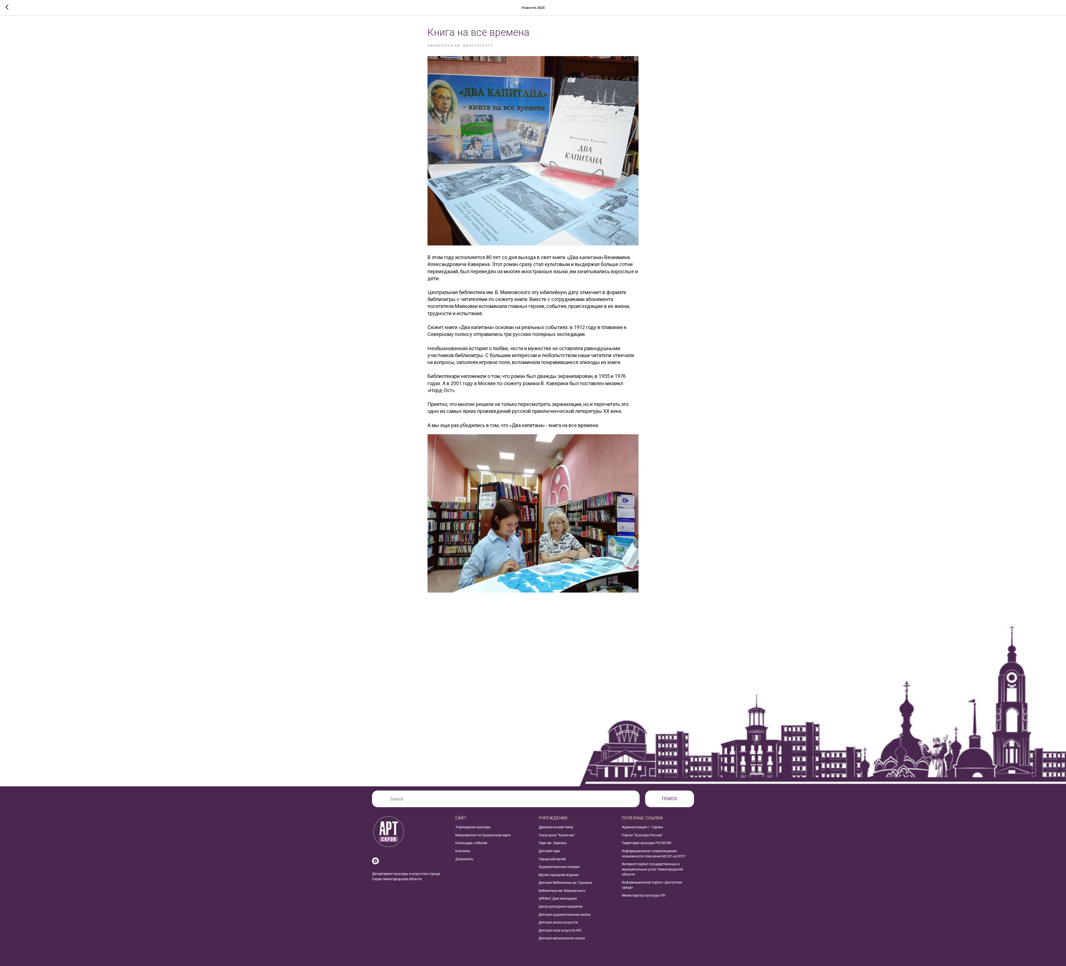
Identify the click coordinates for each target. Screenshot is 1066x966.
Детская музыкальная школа (562, 938)
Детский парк (549, 851)
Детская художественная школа (564, 915)
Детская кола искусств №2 (560, 930)
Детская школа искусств (558, 922)
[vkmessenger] (375, 860)
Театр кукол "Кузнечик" (557, 835)
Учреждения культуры (473, 827)
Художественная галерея (559, 867)
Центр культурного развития (561, 907)
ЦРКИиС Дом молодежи (558, 898)
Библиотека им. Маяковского (562, 891)
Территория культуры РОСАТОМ (646, 843)
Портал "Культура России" (642, 835)
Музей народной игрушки (559, 875)
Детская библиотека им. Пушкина (565, 883)
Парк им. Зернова (553, 843)
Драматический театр (556, 827)
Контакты (462, 851)
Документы (464, 859)
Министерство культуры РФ (643, 895)
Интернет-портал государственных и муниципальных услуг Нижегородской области (652, 869)
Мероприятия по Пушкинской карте (483, 835)
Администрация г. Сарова (642, 827)
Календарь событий (471, 843)
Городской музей (552, 859)
